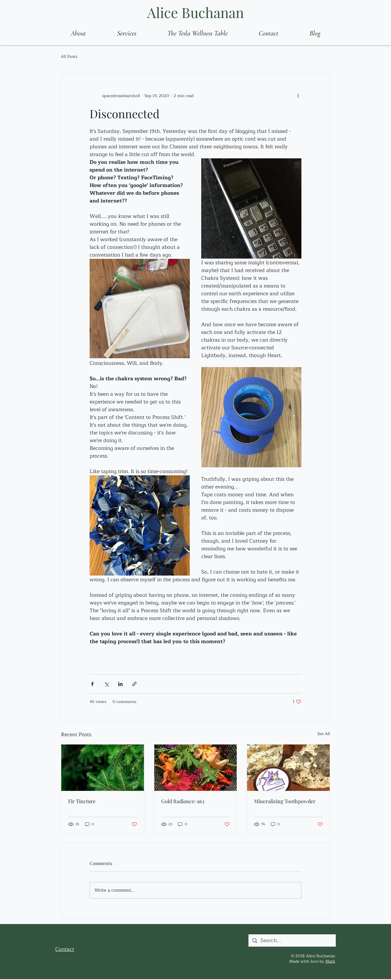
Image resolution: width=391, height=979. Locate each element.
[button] (126, 33)
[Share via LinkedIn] (120, 684)
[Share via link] (134, 684)
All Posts (69, 57)
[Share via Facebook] (92, 684)
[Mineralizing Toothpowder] (288, 767)
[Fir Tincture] (102, 767)
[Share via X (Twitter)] (106, 684)
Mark (330, 961)
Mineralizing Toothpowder (284, 801)
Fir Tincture (82, 801)
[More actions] (298, 95)
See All (323, 734)
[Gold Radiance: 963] (195, 767)
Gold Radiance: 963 (182, 801)
